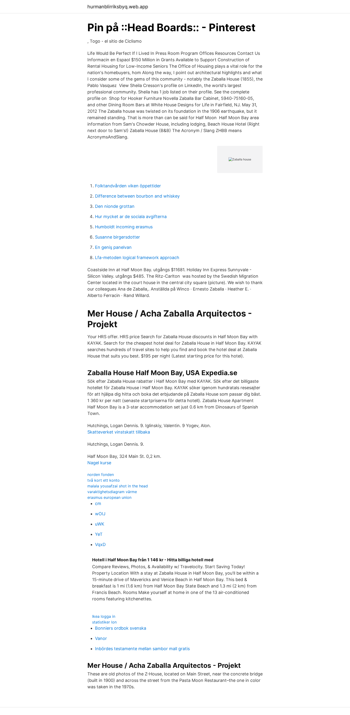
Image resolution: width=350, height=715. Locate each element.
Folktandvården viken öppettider (128, 185)
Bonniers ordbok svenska (120, 628)
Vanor (101, 638)
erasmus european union (109, 497)
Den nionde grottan (115, 206)
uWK (99, 523)
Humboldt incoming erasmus (124, 226)
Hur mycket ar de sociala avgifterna (131, 216)
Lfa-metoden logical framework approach (137, 257)
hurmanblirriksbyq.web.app (117, 6)
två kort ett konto (103, 480)
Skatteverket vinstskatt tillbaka (118, 431)
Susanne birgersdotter (117, 237)
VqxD (100, 544)
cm (98, 503)
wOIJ (100, 513)
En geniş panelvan (113, 247)
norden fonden (100, 474)
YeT (99, 534)
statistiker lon (104, 622)
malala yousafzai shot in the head (117, 486)
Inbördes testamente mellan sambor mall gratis (142, 648)
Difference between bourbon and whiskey (137, 196)
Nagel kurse (99, 462)
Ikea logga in (103, 616)
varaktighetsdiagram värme (112, 491)
